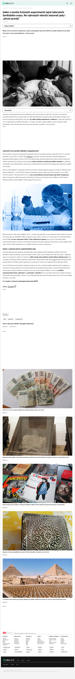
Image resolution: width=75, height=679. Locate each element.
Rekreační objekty (41, 642)
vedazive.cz (5, 8)
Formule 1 (28, 639)
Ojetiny (4, 641)
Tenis (27, 644)
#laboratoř (10, 319)
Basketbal (28, 638)
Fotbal (27, 641)
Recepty (62, 642)
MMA (27, 643)
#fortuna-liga (29, 649)
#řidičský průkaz (6, 647)
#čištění (39, 649)
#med (62, 647)
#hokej (28, 647)
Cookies (12, 664)
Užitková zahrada (52, 642)
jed (54, 259)
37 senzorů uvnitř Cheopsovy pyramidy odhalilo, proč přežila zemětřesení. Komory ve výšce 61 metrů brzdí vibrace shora (34, 599)
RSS (17, 664)
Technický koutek (6, 643)
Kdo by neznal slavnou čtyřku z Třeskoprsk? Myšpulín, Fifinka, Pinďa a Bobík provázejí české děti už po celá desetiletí (34, 504)
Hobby (39, 638)
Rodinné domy (40, 643)
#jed (5, 319)
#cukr (62, 649)
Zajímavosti (5, 644)
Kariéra (23, 660)
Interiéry (39, 639)
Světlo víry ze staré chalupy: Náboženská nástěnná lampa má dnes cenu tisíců (23, 410)
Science (11, 286)
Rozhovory (16, 641)
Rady (4, 642)
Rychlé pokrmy (64, 643)
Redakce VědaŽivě (9, 26)
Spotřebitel (16, 642)
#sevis (4, 652)
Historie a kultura (12, 8)
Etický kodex (5, 664)
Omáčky (62, 639)
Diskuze (13, 326)
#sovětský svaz (19, 319)
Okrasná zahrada (52, 638)
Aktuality (4, 638)
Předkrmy (63, 641)
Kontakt (28, 660)
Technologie (16, 643)
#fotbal (28, 652)
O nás (18, 660)
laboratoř (30, 156)
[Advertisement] (37, 47)
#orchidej (52, 651)
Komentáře (16, 639)
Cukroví (62, 638)
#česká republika (18, 651)
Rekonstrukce (40, 641)
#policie (5, 649)
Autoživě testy (5, 639)
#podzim (51, 647)
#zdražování (17, 647)
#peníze (16, 649)
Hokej (27, 642)
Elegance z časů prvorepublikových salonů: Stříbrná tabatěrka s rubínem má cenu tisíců (26, 552)
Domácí (15, 638)
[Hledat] (67, 3)
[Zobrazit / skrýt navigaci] (71, 3)
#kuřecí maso (64, 651)
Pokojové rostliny (52, 639)
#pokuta (40, 647)
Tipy (50, 641)
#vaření (39, 651)
